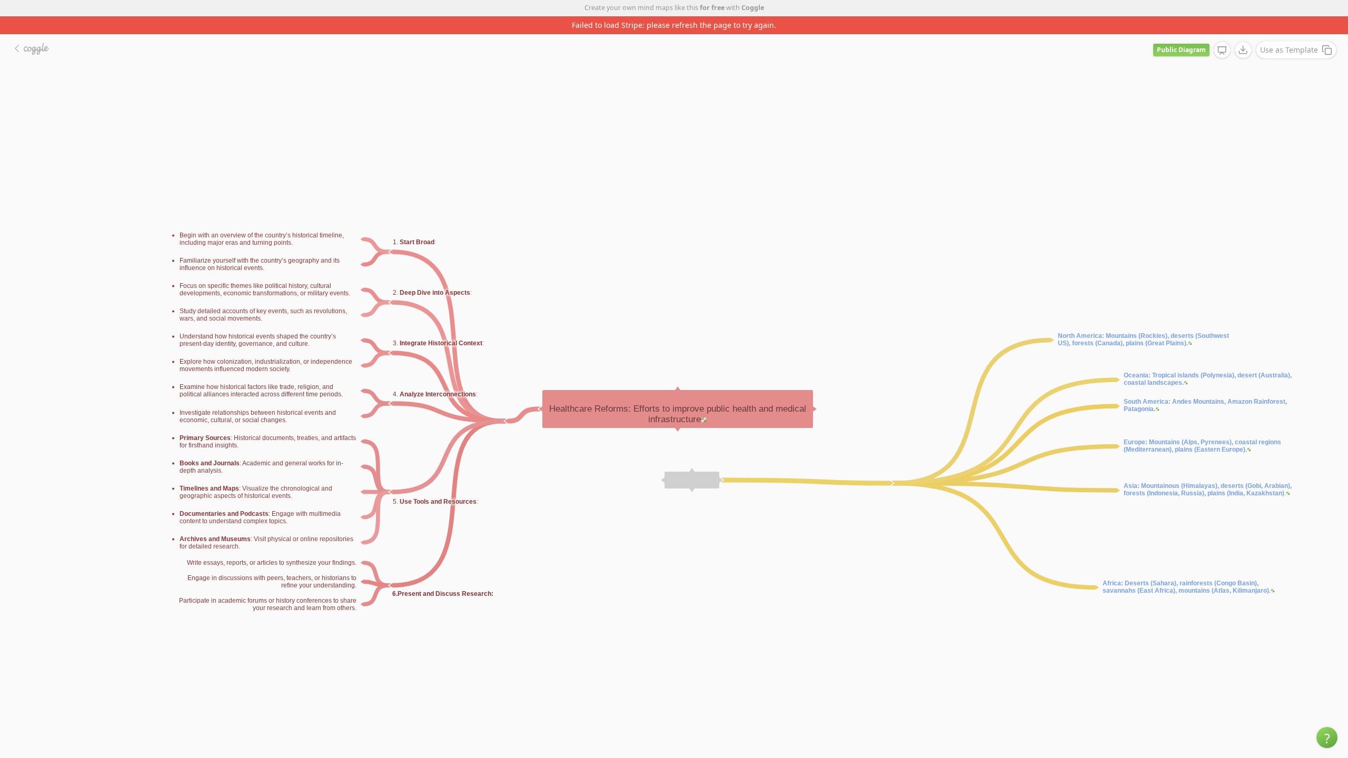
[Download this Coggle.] (1243, 32)
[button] (1326, 737)
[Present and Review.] (1222, 32)
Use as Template (1289, 32)
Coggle (752, 7)
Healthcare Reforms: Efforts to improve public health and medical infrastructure (677, 396)
